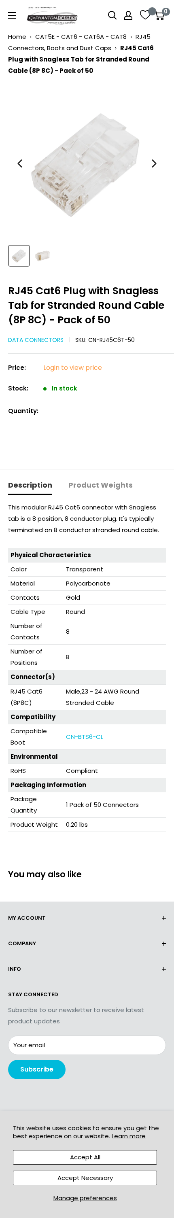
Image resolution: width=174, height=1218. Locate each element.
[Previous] (20, 163)
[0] (159, 15)
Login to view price (72, 367)
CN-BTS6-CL (84, 736)
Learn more (129, 1136)
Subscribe (36, 1069)
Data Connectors (36, 340)
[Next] (154, 163)
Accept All (85, 1157)
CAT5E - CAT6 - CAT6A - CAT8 (81, 36)
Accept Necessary (85, 1177)
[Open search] (112, 15)
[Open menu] (12, 15)
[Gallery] (87, 177)
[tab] (30, 486)
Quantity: (23, 411)
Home (17, 36)
